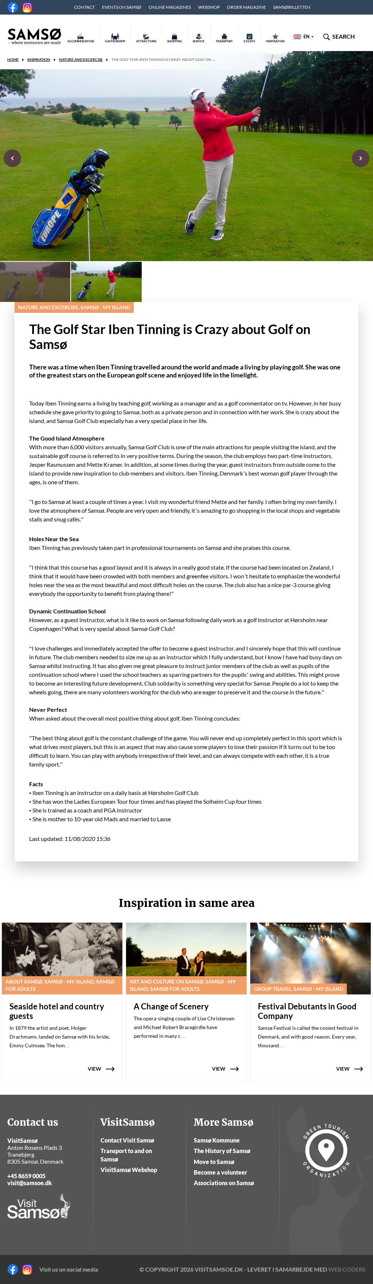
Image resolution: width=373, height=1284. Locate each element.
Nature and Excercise (81, 59)
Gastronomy (115, 41)
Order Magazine (246, 7)
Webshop (209, 7)
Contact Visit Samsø (127, 1140)
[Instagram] (27, 7)
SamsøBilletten (291, 7)
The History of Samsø (222, 1150)
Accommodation (80, 41)
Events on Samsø (121, 7)
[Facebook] (12, 7)
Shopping (174, 41)
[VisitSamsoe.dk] (34, 36)
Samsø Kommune (217, 1140)
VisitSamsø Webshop (129, 1169)
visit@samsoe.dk (29, 1182)
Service (199, 41)
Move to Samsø (214, 1161)
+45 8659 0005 (26, 1175)
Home (13, 59)
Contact (84, 7)
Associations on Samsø (224, 1182)
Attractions (146, 41)
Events (249, 41)
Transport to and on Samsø (126, 1154)
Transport (224, 41)
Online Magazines (170, 7)
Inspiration (275, 41)
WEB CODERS (347, 1269)
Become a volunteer (220, 1172)
